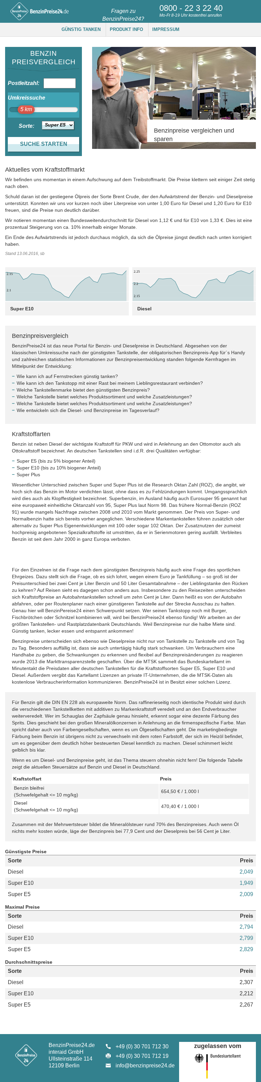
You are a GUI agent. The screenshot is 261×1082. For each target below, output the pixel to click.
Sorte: (26, 126)
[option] (174, 98)
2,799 (246, 938)
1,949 (246, 883)
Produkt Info (126, 29)
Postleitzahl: (21, 83)
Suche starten (43, 144)
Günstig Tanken (81, 29)
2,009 (246, 894)
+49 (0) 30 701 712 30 (142, 1046)
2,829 (246, 949)
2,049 (246, 872)
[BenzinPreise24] (39, 11)
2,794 (246, 927)
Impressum (165, 29)
